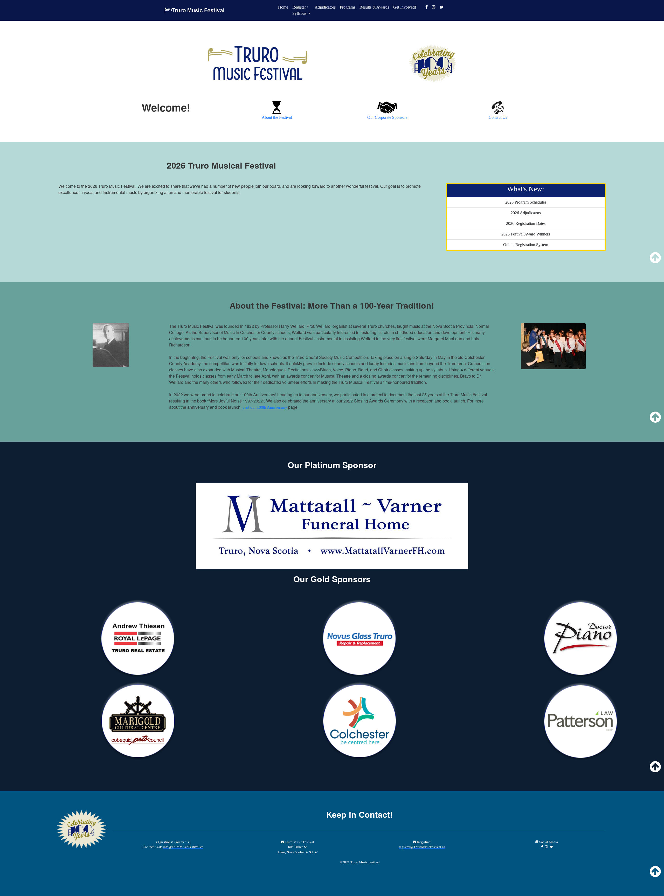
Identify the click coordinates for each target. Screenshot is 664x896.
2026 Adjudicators (526, 213)
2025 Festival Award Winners (525, 234)
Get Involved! (404, 7)
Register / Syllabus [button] (300, 10)
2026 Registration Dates (525, 223)
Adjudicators (325, 7)
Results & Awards (374, 7)
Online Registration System (525, 244)
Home (283, 7)
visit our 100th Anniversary (265, 407)
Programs (347, 7)
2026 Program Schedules (525, 202)
